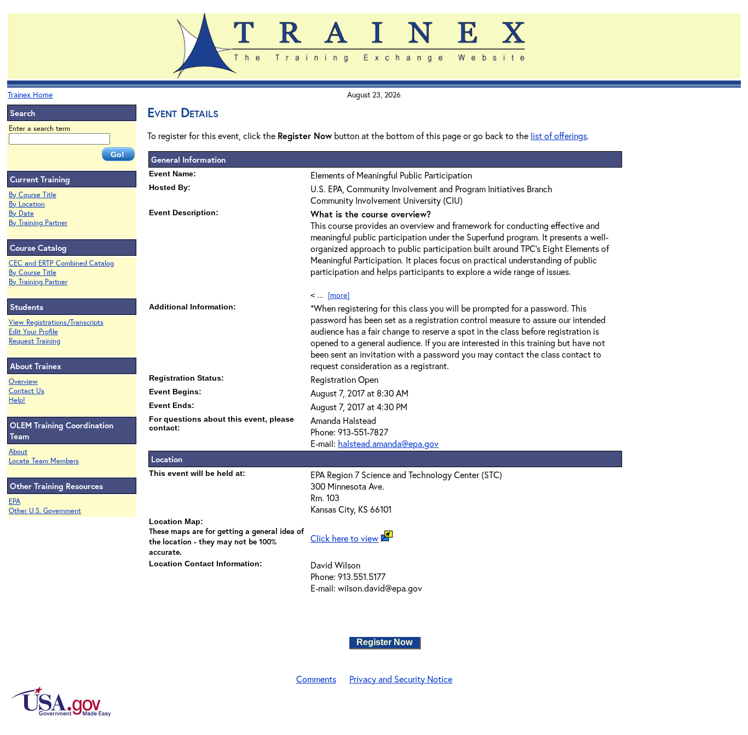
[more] (338, 295)
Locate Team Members (44, 461)
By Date (21, 213)
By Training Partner (38, 222)
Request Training (34, 341)
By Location (27, 204)
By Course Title (32, 194)
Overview (23, 381)
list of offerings (559, 135)
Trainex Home (30, 94)
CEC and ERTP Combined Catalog (61, 263)
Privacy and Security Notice (400, 679)
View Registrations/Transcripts (56, 322)
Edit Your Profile (33, 331)
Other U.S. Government (45, 510)
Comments (316, 679)
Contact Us (26, 390)
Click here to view (344, 538)
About (18, 451)
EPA (14, 501)
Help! (17, 400)
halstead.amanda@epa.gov (388, 443)
